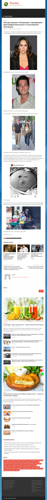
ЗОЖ (23, 461)
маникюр (5, 470)
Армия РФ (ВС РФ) (7, 460)
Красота (4, 20)
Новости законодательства (13, 465)
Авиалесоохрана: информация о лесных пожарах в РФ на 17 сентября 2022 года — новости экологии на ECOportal (27, 335)
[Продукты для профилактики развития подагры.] (7, 434)
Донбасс (19, 461)
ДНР (7, 461)
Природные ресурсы (8, 466)
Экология (5, 323)
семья (20, 238)
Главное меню (8, 16)
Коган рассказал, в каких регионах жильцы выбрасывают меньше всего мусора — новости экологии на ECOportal (26, 354)
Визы (42, 460)
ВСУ (28, 460)
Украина (13, 468)
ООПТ (20, 465)
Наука (40, 463)
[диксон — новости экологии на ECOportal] (7, 351)
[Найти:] (23, 291)
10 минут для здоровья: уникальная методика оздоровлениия (25, 405)
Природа (34, 465)
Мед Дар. (14, 2)
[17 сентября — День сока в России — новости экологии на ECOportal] (23, 322)
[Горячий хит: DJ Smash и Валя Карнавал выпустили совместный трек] (37, 252)
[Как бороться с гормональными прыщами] (7, 421)
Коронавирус (15, 463)
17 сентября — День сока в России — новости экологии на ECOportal (23, 324)
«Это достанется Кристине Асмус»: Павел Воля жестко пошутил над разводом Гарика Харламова (23, 256)
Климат (37, 461)
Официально (29, 465)
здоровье (37, 468)
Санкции (32, 466)
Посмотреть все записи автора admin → (20, 277)
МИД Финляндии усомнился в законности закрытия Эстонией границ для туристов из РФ (22, 442)
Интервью (33, 461)
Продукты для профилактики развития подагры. (22, 430)
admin (10, 28)
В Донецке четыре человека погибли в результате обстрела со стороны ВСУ (20, 446)
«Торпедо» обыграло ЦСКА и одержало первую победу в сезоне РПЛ (18, 444)
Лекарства (21, 463)
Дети (14, 238)
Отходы (24, 465)
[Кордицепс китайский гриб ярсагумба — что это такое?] (7, 428)
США (29, 466)
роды (17, 238)
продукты (17, 470)
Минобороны (31, 463)
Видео (38, 460)
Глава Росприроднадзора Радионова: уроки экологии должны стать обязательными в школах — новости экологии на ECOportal (27, 341)
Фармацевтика (19, 468)
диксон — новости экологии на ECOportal (20, 347)
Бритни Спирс (23, 460)
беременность (10, 238)
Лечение (26, 463)
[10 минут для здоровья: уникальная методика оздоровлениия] (7, 409)
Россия (25, 466)
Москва (36, 463)
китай (42, 468)
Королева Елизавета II (8, 463)
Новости (5, 465)
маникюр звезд (11, 470)
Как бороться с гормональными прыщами (21, 417)
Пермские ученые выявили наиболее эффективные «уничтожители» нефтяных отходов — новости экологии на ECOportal (27, 360)
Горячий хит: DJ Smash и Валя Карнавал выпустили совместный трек (36, 255)
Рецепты (5, 392)
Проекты (14, 466)
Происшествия (20, 466)
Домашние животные (13, 461)
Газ (4, 461)
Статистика (37, 466)
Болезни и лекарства (16, 460)
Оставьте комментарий (16, 28)
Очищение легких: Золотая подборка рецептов (22, 411)
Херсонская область (27, 468)
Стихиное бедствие (7, 468)
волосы (33, 468)
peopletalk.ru (10, 234)
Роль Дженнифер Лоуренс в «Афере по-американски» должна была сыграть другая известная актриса (9, 256)
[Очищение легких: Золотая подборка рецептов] (7, 415)
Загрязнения (27, 461)
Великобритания (33, 460)
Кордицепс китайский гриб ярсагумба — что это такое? (23, 424)
